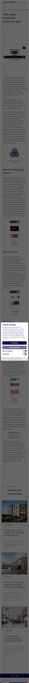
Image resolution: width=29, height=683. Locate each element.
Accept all (14, 343)
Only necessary (14, 347)
